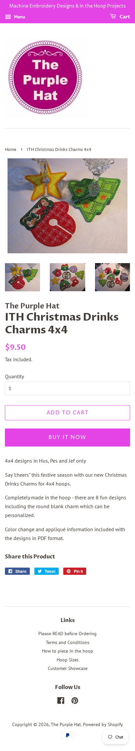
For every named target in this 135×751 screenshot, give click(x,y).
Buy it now (67, 437)
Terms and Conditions (67, 642)
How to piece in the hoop (67, 651)
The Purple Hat (66, 724)
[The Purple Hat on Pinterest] (74, 702)
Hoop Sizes (68, 660)
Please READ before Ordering (67, 633)
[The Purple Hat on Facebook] (61, 702)
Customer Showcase (67, 668)
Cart (124, 17)
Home (10, 150)
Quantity (14, 376)
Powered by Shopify (103, 724)
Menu (19, 17)
